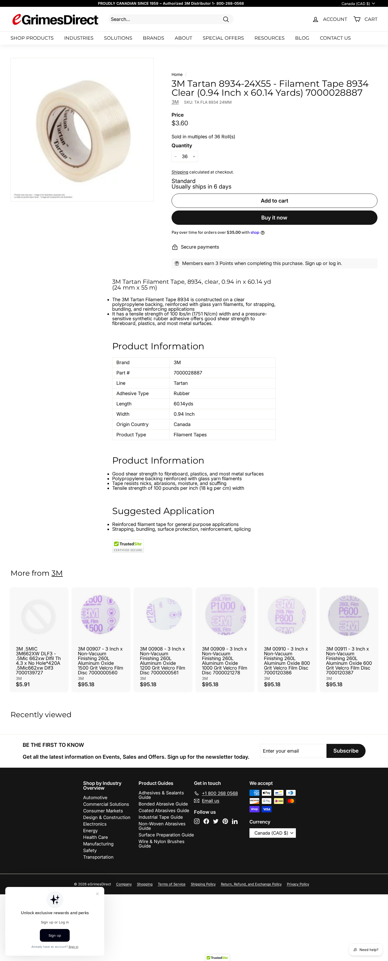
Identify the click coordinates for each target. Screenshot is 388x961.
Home (177, 74)
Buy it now (274, 217)
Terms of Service (172, 884)
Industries (78, 38)
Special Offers (223, 38)
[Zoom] (82, 129)
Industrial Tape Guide (161, 817)
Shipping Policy (203, 884)
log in (335, 263)
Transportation (98, 857)
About (183, 38)
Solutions (118, 38)
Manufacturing (98, 843)
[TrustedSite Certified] (128, 546)
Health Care (95, 837)
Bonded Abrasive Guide (163, 804)
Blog (302, 38)
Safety (90, 850)
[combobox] (171, 19)
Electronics (95, 824)
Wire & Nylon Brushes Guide (161, 844)
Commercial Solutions (106, 804)
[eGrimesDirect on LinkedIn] (235, 821)
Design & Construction (106, 817)
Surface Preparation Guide (166, 835)
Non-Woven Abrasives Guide (162, 826)
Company (124, 884)
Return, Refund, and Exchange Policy (251, 884)
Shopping (145, 884)
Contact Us (335, 38)
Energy (90, 830)
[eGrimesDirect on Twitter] (216, 821)
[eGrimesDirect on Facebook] (206, 821)
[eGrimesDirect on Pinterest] (225, 821)
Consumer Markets (103, 810)
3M (175, 102)
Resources (269, 38)
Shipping (180, 172)
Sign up (313, 263)
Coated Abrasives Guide (164, 810)
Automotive (95, 797)
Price (178, 114)
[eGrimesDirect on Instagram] (197, 821)
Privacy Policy (298, 884)
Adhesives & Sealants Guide (161, 795)
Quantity (182, 145)
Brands (153, 38)
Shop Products (32, 38)
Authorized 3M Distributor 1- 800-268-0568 (203, 3)
